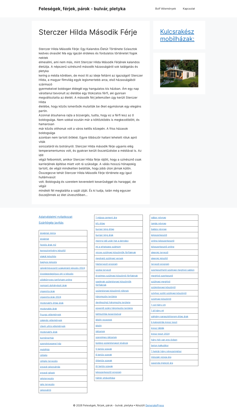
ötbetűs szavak (104, 360)
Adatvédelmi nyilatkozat (55, 217)
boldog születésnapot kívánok (112, 343)
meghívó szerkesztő (162, 275)
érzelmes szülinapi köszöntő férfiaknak (117, 275)
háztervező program (106, 264)
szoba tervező (103, 270)
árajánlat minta (48, 233)
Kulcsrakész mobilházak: (177, 35)
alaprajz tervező (159, 252)
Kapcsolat (189, 8)
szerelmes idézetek (106, 337)
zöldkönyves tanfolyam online (56, 279)
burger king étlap (105, 229)
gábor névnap (158, 217)
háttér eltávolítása (105, 377)
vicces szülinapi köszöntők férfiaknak (116, 252)
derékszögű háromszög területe (113, 302)
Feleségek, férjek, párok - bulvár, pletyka (82, 8)
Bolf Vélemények (165, 8)
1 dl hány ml (157, 310)
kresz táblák (157, 328)
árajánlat (44, 238)
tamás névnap (158, 223)
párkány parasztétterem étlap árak (169, 316)
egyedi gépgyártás (50, 366)
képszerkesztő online (162, 246)
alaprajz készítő (159, 258)
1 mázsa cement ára (106, 217)
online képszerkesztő (162, 240)
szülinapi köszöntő (161, 298)
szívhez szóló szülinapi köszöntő (169, 293)
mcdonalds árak (48, 308)
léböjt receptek (104, 319)
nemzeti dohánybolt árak (53, 285)
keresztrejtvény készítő (53, 250)
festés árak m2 (48, 244)
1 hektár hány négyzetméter (166, 351)
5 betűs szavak (104, 348)
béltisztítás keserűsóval (108, 314)
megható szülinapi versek (109, 258)
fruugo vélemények (50, 314)
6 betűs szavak (104, 354)
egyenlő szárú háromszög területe (114, 308)
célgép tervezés (49, 361)
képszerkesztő (159, 235)
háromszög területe (106, 296)
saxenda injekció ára (162, 363)
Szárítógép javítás (51, 222)
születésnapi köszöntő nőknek (112, 290)
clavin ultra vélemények (52, 326)
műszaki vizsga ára (161, 357)
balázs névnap (159, 229)
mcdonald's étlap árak (52, 302)
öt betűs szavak (104, 366)
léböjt (99, 325)
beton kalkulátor (160, 345)
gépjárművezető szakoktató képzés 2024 (62, 268)
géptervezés (47, 378)
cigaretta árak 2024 (50, 297)
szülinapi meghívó (160, 281)
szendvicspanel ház (50, 343)
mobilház (45, 349)
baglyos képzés (48, 262)
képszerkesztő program (108, 372)
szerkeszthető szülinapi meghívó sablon (172, 270)
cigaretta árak (47, 291)
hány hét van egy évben (164, 339)
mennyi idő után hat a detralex (112, 240)
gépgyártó (45, 390)
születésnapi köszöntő (163, 287)
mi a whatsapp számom (108, 246)
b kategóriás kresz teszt (164, 322)
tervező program (160, 264)
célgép (43, 355)
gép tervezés (47, 384)
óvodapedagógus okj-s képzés (56, 273)
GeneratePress (154, 405)
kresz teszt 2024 (160, 333)
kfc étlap (100, 223)
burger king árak (104, 235)
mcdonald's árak (48, 331)
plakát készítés (48, 256)
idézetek (100, 331)
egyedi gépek (47, 372)
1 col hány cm (158, 304)
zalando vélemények (51, 320)
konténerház (47, 337)
